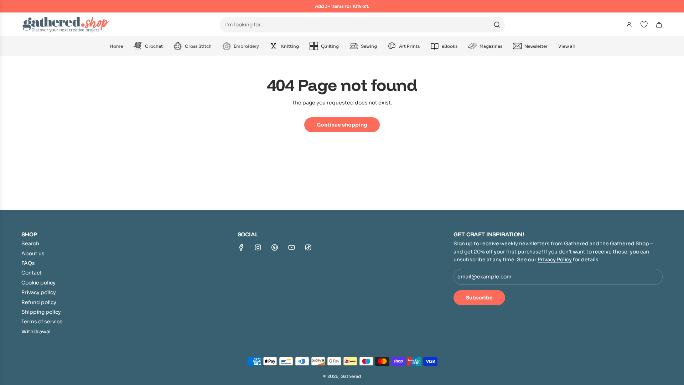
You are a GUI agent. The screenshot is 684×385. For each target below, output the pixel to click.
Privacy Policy (555, 259)
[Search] (497, 24)
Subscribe (479, 297)
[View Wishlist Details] (644, 24)
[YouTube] (291, 247)
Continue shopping (342, 125)
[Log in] (629, 24)
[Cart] (659, 24)
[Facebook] (241, 247)
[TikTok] (308, 247)
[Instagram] (258, 247)
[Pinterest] (275, 247)
